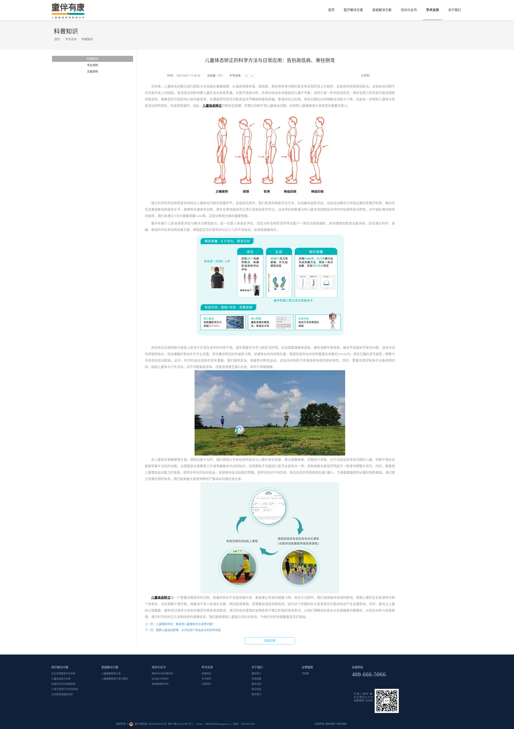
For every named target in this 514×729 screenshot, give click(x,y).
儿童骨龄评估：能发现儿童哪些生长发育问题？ (180, 624)
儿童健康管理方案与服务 (114, 678)
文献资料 (92, 71)
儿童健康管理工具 (111, 673)
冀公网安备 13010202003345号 (151, 724)
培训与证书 (409, 10)
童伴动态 (256, 684)
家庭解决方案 (382, 10)
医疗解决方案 (353, 10)
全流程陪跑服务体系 (62, 694)
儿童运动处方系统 (61, 678)
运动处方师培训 (160, 678)
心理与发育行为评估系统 (64, 689)
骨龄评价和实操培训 (162, 673)
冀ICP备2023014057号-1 (181, 724)
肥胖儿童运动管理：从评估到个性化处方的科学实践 (183, 630)
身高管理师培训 (160, 684)
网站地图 (342, 724)
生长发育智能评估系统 (63, 673)
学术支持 (432, 10)
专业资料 (92, 65)
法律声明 (319, 724)
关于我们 (454, 10)
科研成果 (256, 678)
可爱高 (305, 673)
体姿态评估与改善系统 (63, 684)
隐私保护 (330, 724)
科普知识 (92, 58)
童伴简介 (256, 673)
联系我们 (256, 694)
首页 (331, 10)
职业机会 (256, 689)
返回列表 (269, 640)
